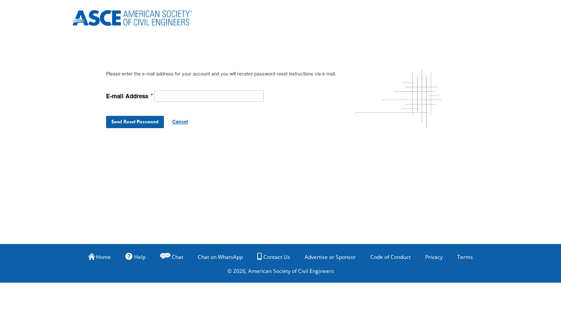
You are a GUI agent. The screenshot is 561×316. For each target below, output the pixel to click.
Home (103, 257)
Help (140, 257)
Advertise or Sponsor (330, 257)
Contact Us (276, 257)
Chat (177, 257)
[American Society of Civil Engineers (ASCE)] (138, 16)
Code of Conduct (390, 257)
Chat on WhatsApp (220, 257)
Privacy (434, 257)
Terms (465, 257)
